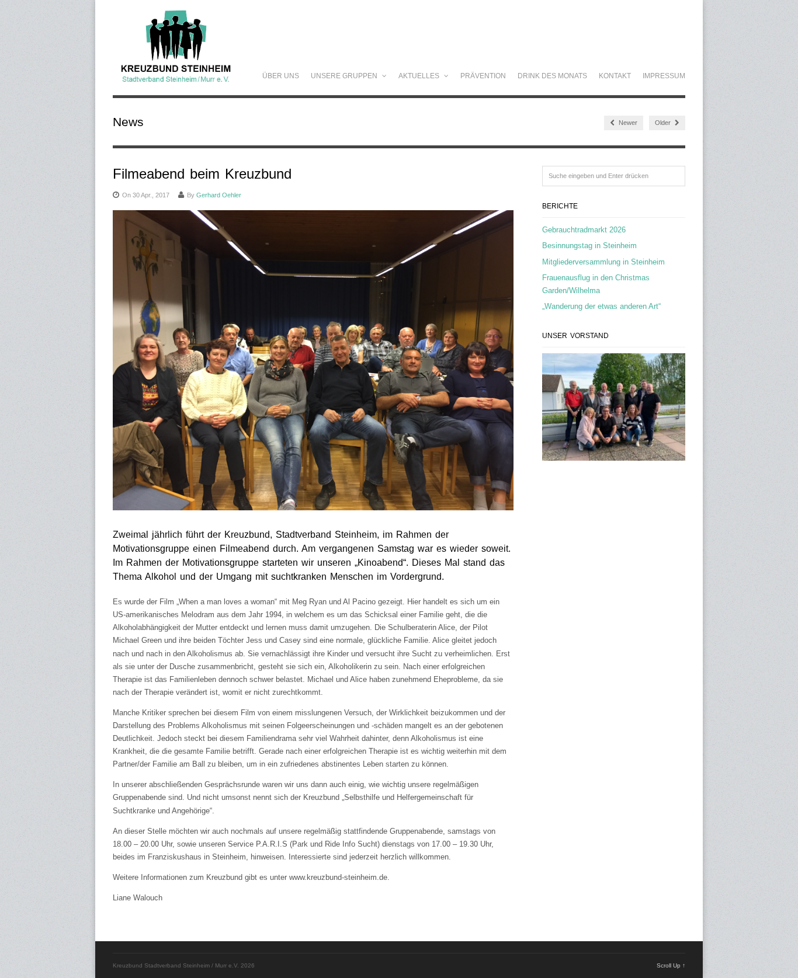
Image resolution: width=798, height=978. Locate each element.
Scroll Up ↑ (671, 965)
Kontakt (615, 76)
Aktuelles (419, 76)
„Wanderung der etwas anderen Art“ (601, 306)
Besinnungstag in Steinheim (589, 245)
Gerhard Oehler (218, 195)
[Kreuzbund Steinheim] (176, 84)
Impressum (664, 76)
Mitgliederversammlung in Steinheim (603, 261)
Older (663, 122)
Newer (627, 122)
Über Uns (280, 76)
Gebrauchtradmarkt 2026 (584, 229)
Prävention (483, 76)
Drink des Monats (552, 76)
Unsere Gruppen (345, 76)
